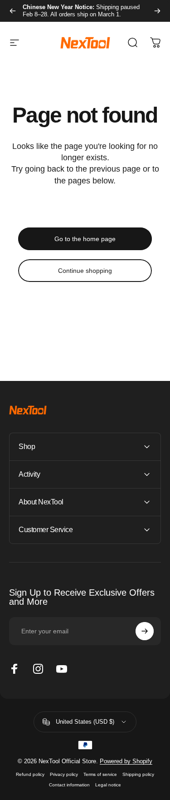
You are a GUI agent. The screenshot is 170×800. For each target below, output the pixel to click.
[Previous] (13, 11)
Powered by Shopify (126, 761)
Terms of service (100, 774)
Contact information (69, 784)
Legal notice (108, 784)
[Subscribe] (145, 631)
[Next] (157, 11)
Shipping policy (138, 774)
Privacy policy (64, 774)
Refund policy (30, 774)
